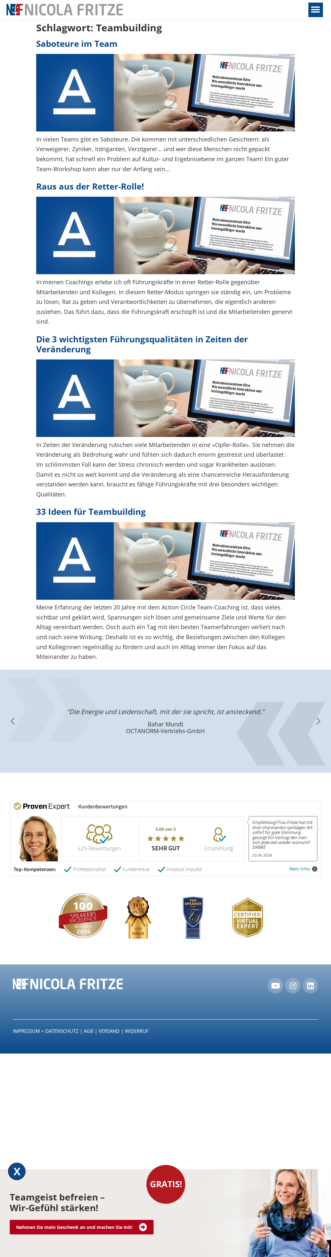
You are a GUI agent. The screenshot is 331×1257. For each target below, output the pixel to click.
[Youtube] (275, 985)
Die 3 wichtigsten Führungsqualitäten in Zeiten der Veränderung (142, 344)
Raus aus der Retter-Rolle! (90, 186)
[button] (315, 10)
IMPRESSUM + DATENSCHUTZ (46, 1031)
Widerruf (137, 1031)
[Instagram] (293, 985)
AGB (88, 1031)
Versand (109, 1031)
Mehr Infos (299, 869)
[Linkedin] (310, 985)
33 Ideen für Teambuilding (91, 511)
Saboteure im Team (77, 43)
